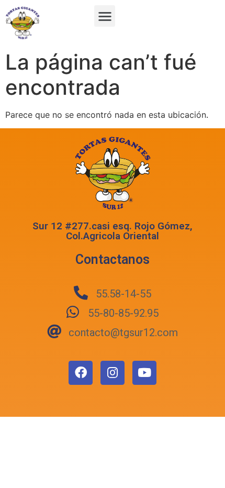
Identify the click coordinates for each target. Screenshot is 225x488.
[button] (105, 16)
